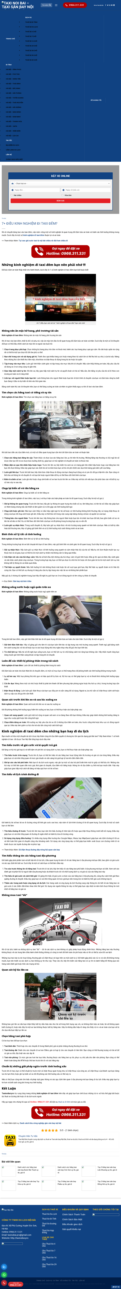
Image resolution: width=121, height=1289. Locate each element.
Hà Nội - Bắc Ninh (13, 88)
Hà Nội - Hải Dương (13, 107)
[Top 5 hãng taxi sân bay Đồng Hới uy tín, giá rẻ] (89, 1185)
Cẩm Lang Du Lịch (13, 150)
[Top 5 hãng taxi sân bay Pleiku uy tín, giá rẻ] (49, 1185)
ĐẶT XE (116, 1287)
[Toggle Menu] (4, 13)
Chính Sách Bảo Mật (14, 159)
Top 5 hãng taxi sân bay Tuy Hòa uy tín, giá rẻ (28, 1182)
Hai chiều (17, 195)
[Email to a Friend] (109, 5)
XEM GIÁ (60, 201)
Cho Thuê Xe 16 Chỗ (49, 1258)
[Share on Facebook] (105, 5)
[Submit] (50, 5)
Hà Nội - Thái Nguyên (14, 102)
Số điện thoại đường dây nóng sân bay (39, 850)
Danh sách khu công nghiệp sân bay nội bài (40, 1123)
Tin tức (9, 140)
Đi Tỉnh (9, 65)
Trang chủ (10, 39)
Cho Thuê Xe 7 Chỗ (48, 1252)
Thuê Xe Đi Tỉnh (31, 22)
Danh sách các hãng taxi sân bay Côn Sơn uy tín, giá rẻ (68, 1170)
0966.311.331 (16, 1284)
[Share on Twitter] (107, 5)
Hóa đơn (67, 195)
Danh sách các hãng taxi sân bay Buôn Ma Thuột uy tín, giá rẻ (28, 1170)
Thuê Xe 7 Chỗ (30, 36)
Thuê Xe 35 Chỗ (31, 55)
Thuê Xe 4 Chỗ (30, 32)
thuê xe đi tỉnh (64, 1102)
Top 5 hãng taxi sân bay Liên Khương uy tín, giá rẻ (107, 1168)
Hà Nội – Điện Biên (13, 131)
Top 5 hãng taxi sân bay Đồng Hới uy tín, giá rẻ (107, 1182)
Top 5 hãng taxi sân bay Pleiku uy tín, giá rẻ (67, 1182)
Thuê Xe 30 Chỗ (31, 50)
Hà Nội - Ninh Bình (13, 112)
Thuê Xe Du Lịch (31, 27)
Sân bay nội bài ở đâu (22, 581)
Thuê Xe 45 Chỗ (31, 60)
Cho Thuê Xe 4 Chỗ (48, 1245)
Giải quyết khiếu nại (71, 1229)
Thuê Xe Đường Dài (49, 1224)
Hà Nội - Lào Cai (12, 136)
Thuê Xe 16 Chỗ (31, 41)
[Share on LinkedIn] (114, 5)
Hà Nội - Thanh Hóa (14, 121)
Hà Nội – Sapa (11, 126)
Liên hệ (9, 154)
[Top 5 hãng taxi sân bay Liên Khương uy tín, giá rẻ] (89, 1171)
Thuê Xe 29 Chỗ (31, 46)
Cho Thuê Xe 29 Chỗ (49, 1265)
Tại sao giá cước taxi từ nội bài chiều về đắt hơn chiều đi (43, 241)
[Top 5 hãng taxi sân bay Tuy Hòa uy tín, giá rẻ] (9, 1185)
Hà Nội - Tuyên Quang (15, 98)
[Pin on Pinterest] (111, 5)
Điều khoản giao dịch (72, 1224)
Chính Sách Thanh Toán (73, 1214)
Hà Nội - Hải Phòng (13, 93)
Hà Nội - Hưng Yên (13, 79)
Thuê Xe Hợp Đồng (48, 1231)
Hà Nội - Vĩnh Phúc (13, 69)
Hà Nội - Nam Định (13, 117)
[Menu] (56, 5)
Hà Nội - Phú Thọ (12, 74)
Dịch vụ (28, 17)
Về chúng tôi (96, 100)
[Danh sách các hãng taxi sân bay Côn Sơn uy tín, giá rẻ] (49, 1171)
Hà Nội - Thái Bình (13, 84)
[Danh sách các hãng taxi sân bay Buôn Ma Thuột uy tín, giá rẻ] (9, 1171)
